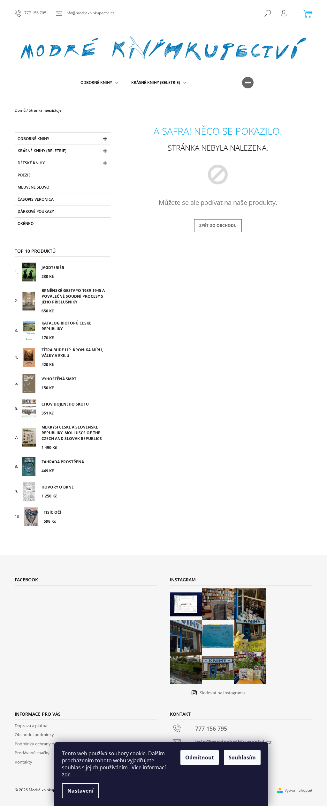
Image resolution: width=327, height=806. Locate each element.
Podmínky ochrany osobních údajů (48, 744)
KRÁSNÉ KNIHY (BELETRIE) (42, 150)
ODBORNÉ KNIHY (33, 138)
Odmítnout (199, 757)
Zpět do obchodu (218, 225)
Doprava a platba (31, 725)
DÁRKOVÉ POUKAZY (36, 211)
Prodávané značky (32, 753)
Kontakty (23, 762)
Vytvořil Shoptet (298, 790)
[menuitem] (99, 82)
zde (66, 774)
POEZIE (24, 175)
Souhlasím (242, 757)
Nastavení (80, 790)
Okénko (26, 223)
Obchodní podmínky (34, 734)
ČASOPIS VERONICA (36, 199)
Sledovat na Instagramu (222, 693)
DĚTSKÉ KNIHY (31, 163)
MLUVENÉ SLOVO (33, 187)
